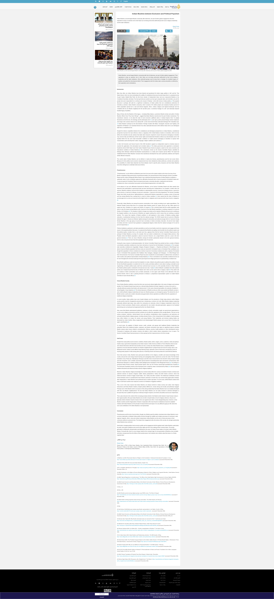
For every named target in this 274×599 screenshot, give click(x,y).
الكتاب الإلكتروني (118, 7)
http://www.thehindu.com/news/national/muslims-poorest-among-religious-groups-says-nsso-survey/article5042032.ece (144, 495)
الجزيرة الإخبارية (133, 576)
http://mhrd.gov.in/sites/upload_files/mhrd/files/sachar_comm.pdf (142, 484)
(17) (135, 276)
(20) (170, 363)
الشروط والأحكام (177, 578)
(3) (117, 124)
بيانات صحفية (162, 585)
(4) (160, 141)
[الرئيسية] (175, 6)
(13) (171, 245)
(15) (154, 268)
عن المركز (167, 7)
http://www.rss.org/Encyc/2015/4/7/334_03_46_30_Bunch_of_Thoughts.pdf (154, 468)
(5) (150, 146)
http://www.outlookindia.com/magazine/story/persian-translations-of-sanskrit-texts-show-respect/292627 (141, 556)
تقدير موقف (152, 7)
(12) (127, 238)
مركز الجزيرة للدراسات (146, 576)
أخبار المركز (105, 7)
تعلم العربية (148, 580)
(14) (149, 257)
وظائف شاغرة (162, 578)
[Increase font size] (166, 31)
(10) (129, 211)
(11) (128, 225)
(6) (139, 150)
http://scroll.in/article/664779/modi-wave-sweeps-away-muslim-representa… (134, 511)
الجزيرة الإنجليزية (132, 578)
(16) (170, 270)
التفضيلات (178, 585)
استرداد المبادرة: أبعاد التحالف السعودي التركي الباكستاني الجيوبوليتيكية (105, 25)
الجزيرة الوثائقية (133, 582)
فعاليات (111, 7)
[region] (137, 595)
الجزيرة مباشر (133, 580)
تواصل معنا (163, 576)
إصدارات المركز (128, 7)
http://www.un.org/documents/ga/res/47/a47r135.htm (134, 474)
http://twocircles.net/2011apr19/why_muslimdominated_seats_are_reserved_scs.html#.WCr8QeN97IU (139, 520)
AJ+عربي (134, 587)
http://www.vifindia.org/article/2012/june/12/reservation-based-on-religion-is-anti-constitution (138, 460)
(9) (150, 207)
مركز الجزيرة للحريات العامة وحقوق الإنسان (145, 585)
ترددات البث (163, 580)
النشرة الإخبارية (162, 582)
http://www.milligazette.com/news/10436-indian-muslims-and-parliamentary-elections (136, 537)
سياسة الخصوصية (176, 580)
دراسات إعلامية (144, 7)
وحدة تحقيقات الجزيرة (131, 585)
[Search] (95, 7)
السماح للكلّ (101, 594)
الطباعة (153, 31)
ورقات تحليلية (160, 7)
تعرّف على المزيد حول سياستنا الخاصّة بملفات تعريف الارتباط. (164, 597)
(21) (178, 365)
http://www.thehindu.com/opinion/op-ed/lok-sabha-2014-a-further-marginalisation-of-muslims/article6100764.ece (142, 530)
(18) (134, 290)
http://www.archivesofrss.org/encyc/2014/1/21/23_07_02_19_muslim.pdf (133, 464)
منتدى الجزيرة (148, 582)
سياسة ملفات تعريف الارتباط (174, 582)
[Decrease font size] (170, 31)
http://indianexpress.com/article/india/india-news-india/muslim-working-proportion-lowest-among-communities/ (142, 501)
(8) (117, 200)
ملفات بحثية (136, 7)
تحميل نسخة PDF (144, 31)
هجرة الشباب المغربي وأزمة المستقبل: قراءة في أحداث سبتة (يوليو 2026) (105, 44)
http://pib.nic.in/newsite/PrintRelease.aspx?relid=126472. (154, 541)
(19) (128, 322)
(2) (151, 120)
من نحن (178, 576)
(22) (169, 367)
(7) (155, 196)
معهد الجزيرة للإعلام (146, 578)
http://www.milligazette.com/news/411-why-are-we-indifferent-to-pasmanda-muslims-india (137, 546)
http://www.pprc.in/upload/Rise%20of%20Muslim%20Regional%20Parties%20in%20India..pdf (137, 525)
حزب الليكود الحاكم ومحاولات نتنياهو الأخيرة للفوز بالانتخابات (105, 62)
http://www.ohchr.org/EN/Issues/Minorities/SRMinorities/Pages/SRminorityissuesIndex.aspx (138, 479)
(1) (171, 101)
